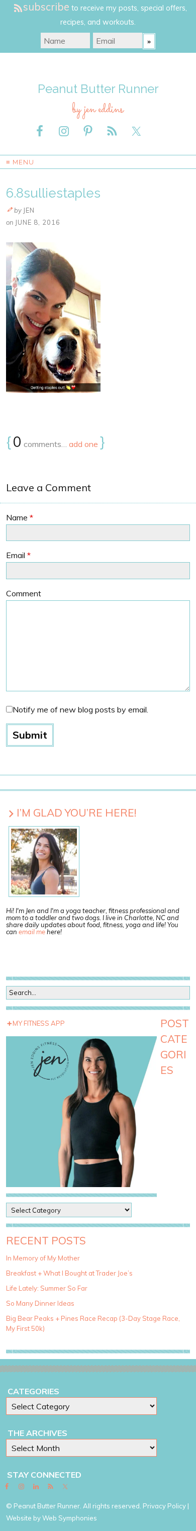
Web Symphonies (69, 1518)
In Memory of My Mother (43, 1258)
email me (32, 932)
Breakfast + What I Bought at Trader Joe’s (69, 1273)
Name (19, 517)
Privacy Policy (164, 1506)
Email (18, 555)
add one (83, 444)
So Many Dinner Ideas (40, 1303)
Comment (23, 593)
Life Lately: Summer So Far (46, 1288)
